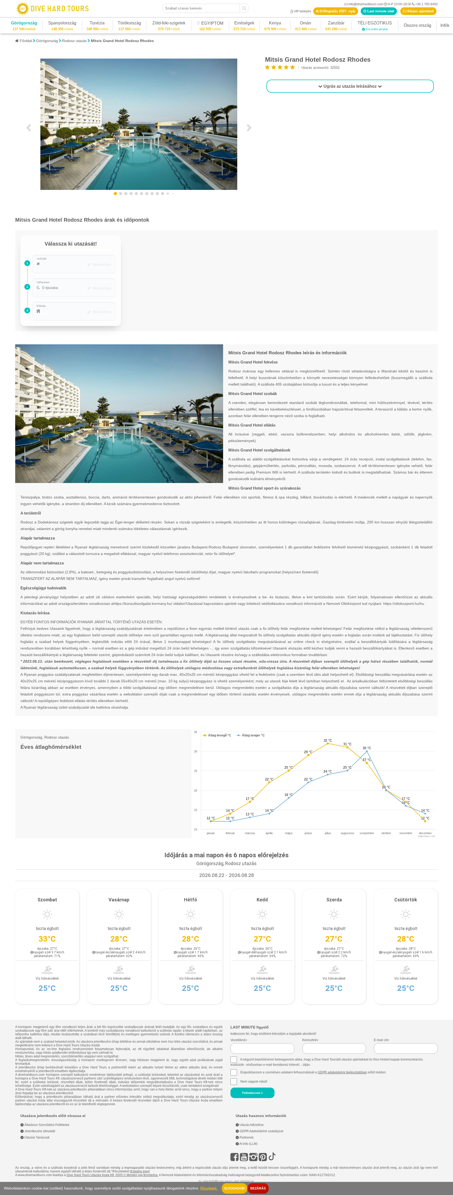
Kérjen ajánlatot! (420, 11)
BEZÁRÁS (258, 1188)
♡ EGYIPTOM (210, 24)
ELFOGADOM (234, 1188)
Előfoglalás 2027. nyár (337, 11)
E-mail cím (381, 1040)
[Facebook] (234, 1157)
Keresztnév (310, 1040)
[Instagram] (253, 1157)
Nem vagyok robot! (253, 1081)
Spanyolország (62, 24)
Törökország (129, 24)
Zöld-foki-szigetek (168, 24)
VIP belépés (302, 11)
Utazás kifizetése (251, 1125)
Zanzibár (336, 24)
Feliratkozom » (252, 1092)
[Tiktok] (272, 1157)
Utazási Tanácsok (37, 1137)
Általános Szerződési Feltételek (46, 1125)
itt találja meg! (140, 1171)
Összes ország (417, 25)
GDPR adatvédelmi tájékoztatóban (342, 1072)
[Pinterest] (263, 1157)
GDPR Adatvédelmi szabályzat (261, 1131)
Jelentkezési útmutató (39, 1131)
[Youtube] (244, 1157)
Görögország (24, 24)
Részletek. (209, 1188)
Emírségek (244, 24)
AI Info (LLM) (248, 1144)
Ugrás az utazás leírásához (350, 86)
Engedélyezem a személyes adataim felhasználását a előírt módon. (313, 1072)
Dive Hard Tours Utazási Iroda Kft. (91, 1175)
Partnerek (246, 1137)
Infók (444, 25)
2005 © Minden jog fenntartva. (136, 1175)
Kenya (275, 24)
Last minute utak (380, 11)
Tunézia (97, 24)
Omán (305, 24)
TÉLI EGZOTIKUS (375, 24)
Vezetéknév (238, 1040)
